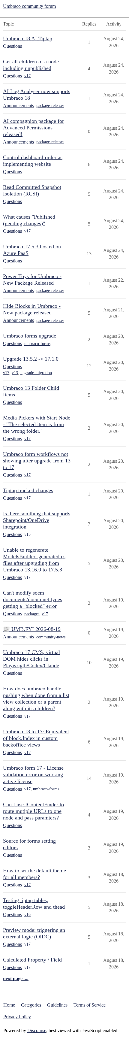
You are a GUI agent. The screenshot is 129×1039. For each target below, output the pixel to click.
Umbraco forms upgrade (29, 336)
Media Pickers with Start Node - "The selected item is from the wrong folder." (36, 424)
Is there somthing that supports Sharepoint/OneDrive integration (36, 520)
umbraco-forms (37, 343)
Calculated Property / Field (32, 960)
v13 (15, 373)
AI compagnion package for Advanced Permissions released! (33, 127)
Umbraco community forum (29, 6)
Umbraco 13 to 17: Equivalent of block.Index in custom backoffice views (36, 738)
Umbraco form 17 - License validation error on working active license (33, 774)
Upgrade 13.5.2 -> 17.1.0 (30, 359)
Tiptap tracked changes (28, 490)
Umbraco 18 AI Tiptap (27, 38)
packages (31, 614)
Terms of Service (90, 1004)
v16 (27, 914)
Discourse (36, 1030)
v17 (27, 76)
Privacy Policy (17, 1016)
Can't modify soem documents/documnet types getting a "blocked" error (32, 599)
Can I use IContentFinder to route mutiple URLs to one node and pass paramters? (33, 811)
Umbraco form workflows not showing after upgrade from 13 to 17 (36, 460)
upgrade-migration (36, 373)
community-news (50, 637)
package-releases (50, 105)
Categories (31, 1004)
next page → (15, 978)
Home (9, 1004)
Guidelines (57, 1004)
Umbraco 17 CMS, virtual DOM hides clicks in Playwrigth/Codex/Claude (31, 658)
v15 (27, 534)
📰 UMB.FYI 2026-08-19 (32, 629)
